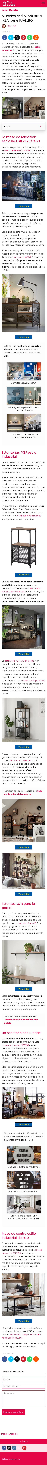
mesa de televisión (18, 150)
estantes (27, 923)
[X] (17, 37)
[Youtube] (19, 1448)
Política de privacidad (11, 1459)
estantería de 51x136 (19, 660)
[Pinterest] (23, 37)
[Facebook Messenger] (11, 37)
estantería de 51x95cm (28, 515)
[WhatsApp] (29, 37)
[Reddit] (36, 37)
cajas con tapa (33, 680)
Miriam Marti (11, 26)
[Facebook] (4, 37)
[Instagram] (14, 1448)
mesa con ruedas (15, 1045)
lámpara (22, 257)
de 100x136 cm (19, 760)
